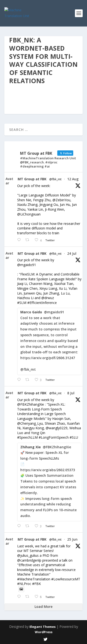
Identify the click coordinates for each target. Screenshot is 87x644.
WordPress (43, 632)
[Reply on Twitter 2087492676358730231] (20, 240)
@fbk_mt (55, 179)
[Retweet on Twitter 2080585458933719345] (28, 379)
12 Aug (73, 179)
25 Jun (72, 539)
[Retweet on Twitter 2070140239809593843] (28, 596)
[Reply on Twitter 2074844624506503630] (20, 526)
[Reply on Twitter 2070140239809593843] (20, 596)
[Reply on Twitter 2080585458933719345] (20, 379)
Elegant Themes (42, 626)
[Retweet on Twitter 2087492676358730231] (28, 240)
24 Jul (71, 253)
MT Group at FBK (32, 179)
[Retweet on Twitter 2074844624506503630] (28, 526)
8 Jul (70, 393)
